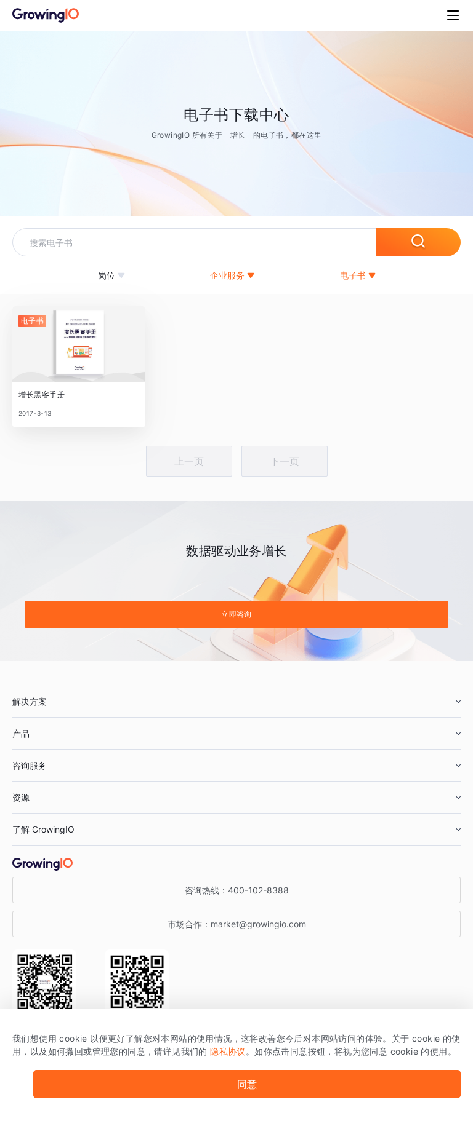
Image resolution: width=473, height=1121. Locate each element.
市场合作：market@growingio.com (237, 924)
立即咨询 (236, 614)
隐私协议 (228, 1051)
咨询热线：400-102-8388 (237, 890)
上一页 (189, 461)
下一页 (284, 461)
